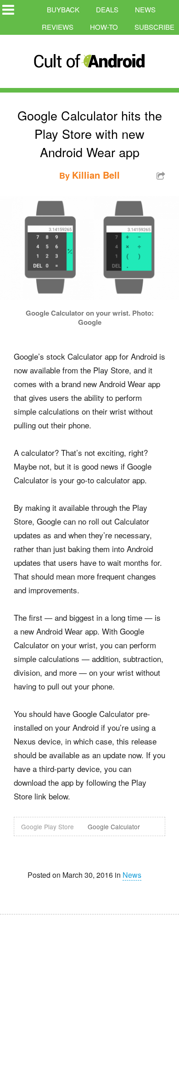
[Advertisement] (87, 990)
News (145, 9)
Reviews (57, 27)
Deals (107, 9)
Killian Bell (96, 174)
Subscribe (154, 27)
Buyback (63, 9)
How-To (104, 27)
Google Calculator (114, 826)
